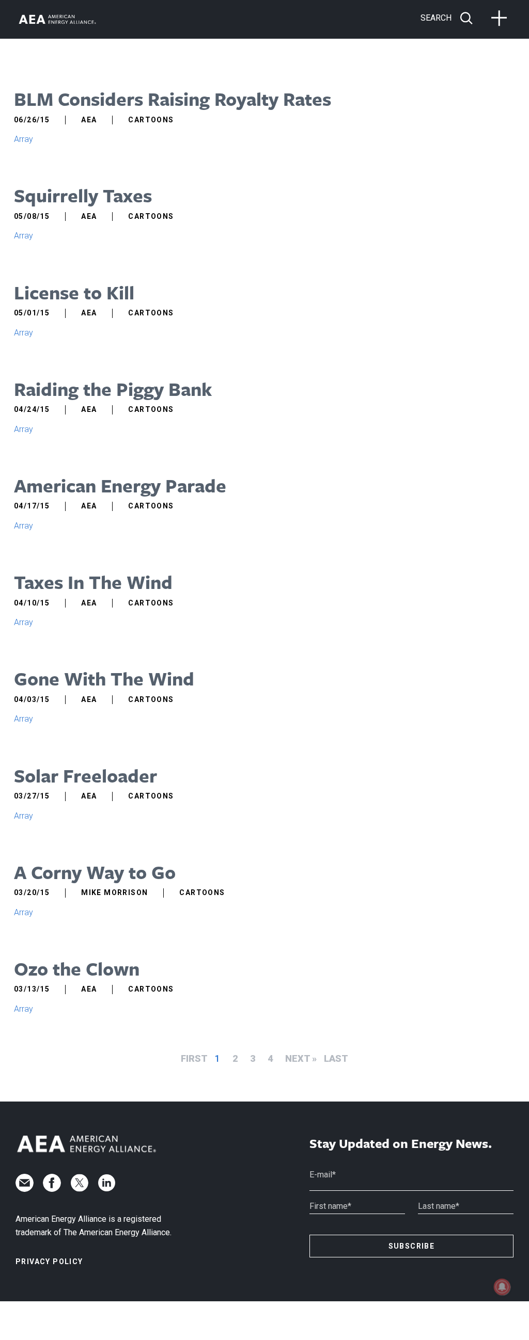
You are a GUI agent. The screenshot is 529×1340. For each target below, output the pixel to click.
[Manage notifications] (502, 1287)
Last (336, 1058)
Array (23, 139)
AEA (89, 120)
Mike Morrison (114, 892)
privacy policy (49, 1261)
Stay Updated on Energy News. (400, 1143)
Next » (301, 1058)
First (194, 1058)
